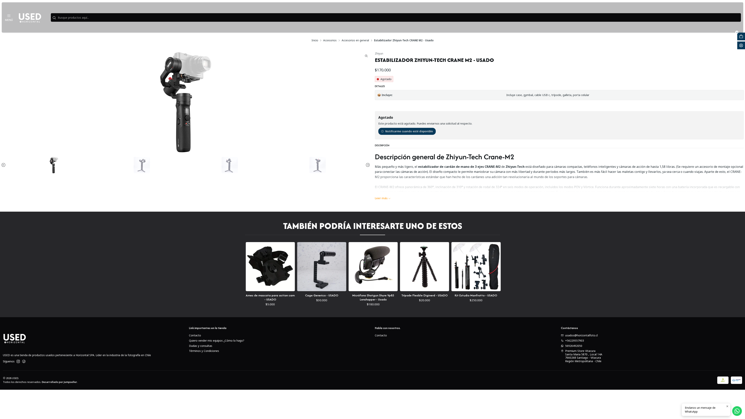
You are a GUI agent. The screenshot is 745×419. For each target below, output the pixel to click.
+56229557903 (574, 340)
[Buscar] (54, 18)
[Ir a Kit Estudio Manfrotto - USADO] (458, 266)
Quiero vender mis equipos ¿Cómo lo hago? (216, 340)
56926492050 (573, 346)
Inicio (315, 40)
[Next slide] (367, 165)
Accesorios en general (355, 40)
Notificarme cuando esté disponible (409, 131)
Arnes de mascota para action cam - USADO (253, 297)
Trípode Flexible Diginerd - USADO (407, 295)
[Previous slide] (4, 165)
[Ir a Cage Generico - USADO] (304, 266)
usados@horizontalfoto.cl (581, 335)
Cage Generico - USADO (304, 295)
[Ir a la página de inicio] (30, 17)
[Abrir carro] (741, 36)
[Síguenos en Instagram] (18, 361)
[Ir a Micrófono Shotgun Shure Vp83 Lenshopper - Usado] (355, 266)
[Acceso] (741, 45)
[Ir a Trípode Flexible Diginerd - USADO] (407, 266)
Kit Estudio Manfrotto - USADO (459, 295)
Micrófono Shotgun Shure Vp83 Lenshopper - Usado (356, 297)
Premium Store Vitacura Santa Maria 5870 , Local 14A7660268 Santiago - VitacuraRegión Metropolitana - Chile (583, 356)
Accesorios (330, 40)
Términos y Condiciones (204, 351)
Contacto (195, 335)
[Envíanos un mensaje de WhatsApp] (737, 411)
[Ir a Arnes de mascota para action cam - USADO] (253, 266)
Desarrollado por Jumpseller (59, 382)
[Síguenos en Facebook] (24, 361)
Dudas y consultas (200, 346)
